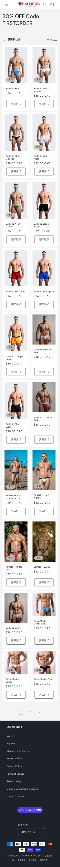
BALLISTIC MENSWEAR (26, 855)
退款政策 (22, 859)
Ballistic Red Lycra (15, 291)
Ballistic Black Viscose (13, 157)
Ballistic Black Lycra (13, 425)
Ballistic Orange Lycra (14, 357)
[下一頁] (39, 712)
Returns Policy (14, 758)
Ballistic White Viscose (41, 90)
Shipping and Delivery (19, 751)
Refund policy (14, 781)
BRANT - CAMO (42, 567)
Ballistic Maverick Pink (43, 351)
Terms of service (15, 773)
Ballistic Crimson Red (43, 418)
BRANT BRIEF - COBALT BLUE (14, 497)
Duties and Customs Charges (22, 789)
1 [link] (21, 712)
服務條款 (44, 859)
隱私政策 (32, 859)
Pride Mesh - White (13, 680)
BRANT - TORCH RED (14, 568)
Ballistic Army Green (13, 225)
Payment (11, 743)
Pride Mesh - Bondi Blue (41, 622)
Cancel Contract (15, 796)
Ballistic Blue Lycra (44, 291)
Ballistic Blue (13, 88)
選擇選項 (16, 104)
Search (10, 736)
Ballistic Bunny (13, 627)
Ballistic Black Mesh (41, 225)
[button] (6, 4)
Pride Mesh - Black (44, 679)
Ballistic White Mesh (41, 157)
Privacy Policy (14, 766)
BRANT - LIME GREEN (41, 497)
